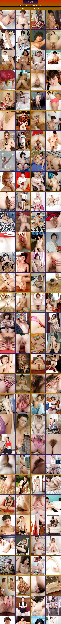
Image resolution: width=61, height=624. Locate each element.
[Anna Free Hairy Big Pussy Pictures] (22, 323)
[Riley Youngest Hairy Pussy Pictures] (22, 343)
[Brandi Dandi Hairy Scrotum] (53, 444)
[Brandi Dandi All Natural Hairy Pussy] (7, 222)
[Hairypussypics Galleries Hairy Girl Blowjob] (22, 464)
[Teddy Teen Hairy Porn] (38, 181)
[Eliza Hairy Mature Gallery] (53, 566)
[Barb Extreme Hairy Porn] (22, 404)
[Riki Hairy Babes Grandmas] (22, 222)
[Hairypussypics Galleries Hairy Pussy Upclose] (7, 505)
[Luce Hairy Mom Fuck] (22, 262)
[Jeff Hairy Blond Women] (7, 404)
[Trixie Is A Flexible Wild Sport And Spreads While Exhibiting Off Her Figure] (38, 60)
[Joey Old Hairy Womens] (53, 181)
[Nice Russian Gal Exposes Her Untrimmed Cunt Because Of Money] (22, 424)
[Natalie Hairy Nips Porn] (38, 505)
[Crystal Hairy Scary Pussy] (22, 545)
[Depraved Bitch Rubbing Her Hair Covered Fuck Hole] (22, 303)
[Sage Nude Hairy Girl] (22, 485)
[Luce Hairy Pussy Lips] (53, 141)
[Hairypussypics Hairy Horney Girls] (38, 404)
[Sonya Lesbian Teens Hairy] (38, 202)
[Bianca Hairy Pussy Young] (53, 80)
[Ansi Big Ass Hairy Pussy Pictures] (38, 161)
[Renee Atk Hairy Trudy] (53, 384)
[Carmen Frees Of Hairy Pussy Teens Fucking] (38, 343)
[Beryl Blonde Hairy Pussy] (38, 485)
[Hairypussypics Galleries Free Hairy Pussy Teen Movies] (22, 80)
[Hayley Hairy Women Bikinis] (7, 20)
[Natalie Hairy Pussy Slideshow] (53, 404)
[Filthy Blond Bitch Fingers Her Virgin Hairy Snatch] (53, 464)
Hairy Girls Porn (36, 5)
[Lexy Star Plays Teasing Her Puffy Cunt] (7, 141)
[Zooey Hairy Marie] (38, 444)
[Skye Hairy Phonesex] (38, 606)
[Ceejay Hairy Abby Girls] (53, 363)
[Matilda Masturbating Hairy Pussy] (53, 606)
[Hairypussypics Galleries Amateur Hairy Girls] (38, 40)
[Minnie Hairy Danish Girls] (53, 545)
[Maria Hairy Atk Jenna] (22, 20)
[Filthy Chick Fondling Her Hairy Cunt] (53, 343)
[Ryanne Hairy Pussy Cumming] (7, 566)
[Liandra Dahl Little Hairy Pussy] (53, 121)
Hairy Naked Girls (24, 5)
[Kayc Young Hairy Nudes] (22, 444)
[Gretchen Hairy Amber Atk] (22, 282)
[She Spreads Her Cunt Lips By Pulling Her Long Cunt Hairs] (7, 586)
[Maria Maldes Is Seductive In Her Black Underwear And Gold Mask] (22, 566)
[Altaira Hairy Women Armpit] (53, 586)
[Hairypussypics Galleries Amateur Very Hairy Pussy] (38, 363)
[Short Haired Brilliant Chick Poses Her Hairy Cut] (38, 262)
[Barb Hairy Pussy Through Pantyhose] (38, 323)
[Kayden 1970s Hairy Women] (38, 586)
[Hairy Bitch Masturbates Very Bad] (38, 222)
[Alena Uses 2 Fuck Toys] (22, 181)
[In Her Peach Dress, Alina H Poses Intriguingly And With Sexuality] (53, 485)
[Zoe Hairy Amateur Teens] (7, 262)
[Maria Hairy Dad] (38, 303)
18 (30, 2)
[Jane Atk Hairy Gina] (53, 303)
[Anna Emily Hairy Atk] (7, 282)
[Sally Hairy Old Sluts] (22, 40)
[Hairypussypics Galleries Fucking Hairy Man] (38, 80)
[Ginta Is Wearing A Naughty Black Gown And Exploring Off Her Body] (22, 202)
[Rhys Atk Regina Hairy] (53, 60)
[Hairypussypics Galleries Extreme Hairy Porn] (38, 121)
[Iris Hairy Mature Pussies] (7, 121)
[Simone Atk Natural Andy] (7, 545)
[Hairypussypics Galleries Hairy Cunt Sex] (22, 384)
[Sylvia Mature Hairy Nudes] (22, 525)
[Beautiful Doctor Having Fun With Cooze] (53, 161)
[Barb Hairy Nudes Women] (38, 242)
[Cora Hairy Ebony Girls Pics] (53, 100)
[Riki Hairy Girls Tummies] (53, 222)
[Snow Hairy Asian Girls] (22, 141)
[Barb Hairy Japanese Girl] (7, 363)
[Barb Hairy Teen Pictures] (38, 525)
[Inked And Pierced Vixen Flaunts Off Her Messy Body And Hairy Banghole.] (7, 303)
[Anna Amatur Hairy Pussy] (7, 384)
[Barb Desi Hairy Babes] (7, 424)
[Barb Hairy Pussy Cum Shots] (7, 485)
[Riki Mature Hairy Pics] (38, 545)
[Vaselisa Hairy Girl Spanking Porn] (7, 181)
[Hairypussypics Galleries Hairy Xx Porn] (7, 525)
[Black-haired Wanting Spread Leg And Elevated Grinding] (38, 566)
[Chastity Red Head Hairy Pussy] (7, 202)
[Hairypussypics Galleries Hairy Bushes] (53, 282)
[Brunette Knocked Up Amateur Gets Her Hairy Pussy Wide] (53, 40)
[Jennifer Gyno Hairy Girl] (53, 202)
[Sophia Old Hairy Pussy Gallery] (7, 40)
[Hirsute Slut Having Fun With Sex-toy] (38, 141)
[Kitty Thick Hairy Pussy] (53, 262)
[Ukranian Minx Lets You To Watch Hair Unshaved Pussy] (53, 323)
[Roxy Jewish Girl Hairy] (7, 444)
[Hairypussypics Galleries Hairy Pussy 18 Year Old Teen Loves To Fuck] (22, 242)
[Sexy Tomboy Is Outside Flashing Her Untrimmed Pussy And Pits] (7, 161)
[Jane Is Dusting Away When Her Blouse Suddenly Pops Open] (7, 464)
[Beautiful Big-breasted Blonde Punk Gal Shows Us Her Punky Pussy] (22, 363)
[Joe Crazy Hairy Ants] (22, 505)
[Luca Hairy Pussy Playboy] (22, 121)
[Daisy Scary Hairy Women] (53, 20)
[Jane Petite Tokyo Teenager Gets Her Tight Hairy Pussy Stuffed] (7, 100)
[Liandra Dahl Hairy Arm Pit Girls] (38, 464)
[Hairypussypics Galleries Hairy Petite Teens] (7, 80)
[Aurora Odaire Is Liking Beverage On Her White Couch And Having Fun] (38, 424)
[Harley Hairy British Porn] (38, 384)
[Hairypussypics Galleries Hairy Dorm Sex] (7, 60)
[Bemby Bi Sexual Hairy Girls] (22, 606)
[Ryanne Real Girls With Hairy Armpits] (53, 505)
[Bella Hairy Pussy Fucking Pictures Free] (53, 525)
